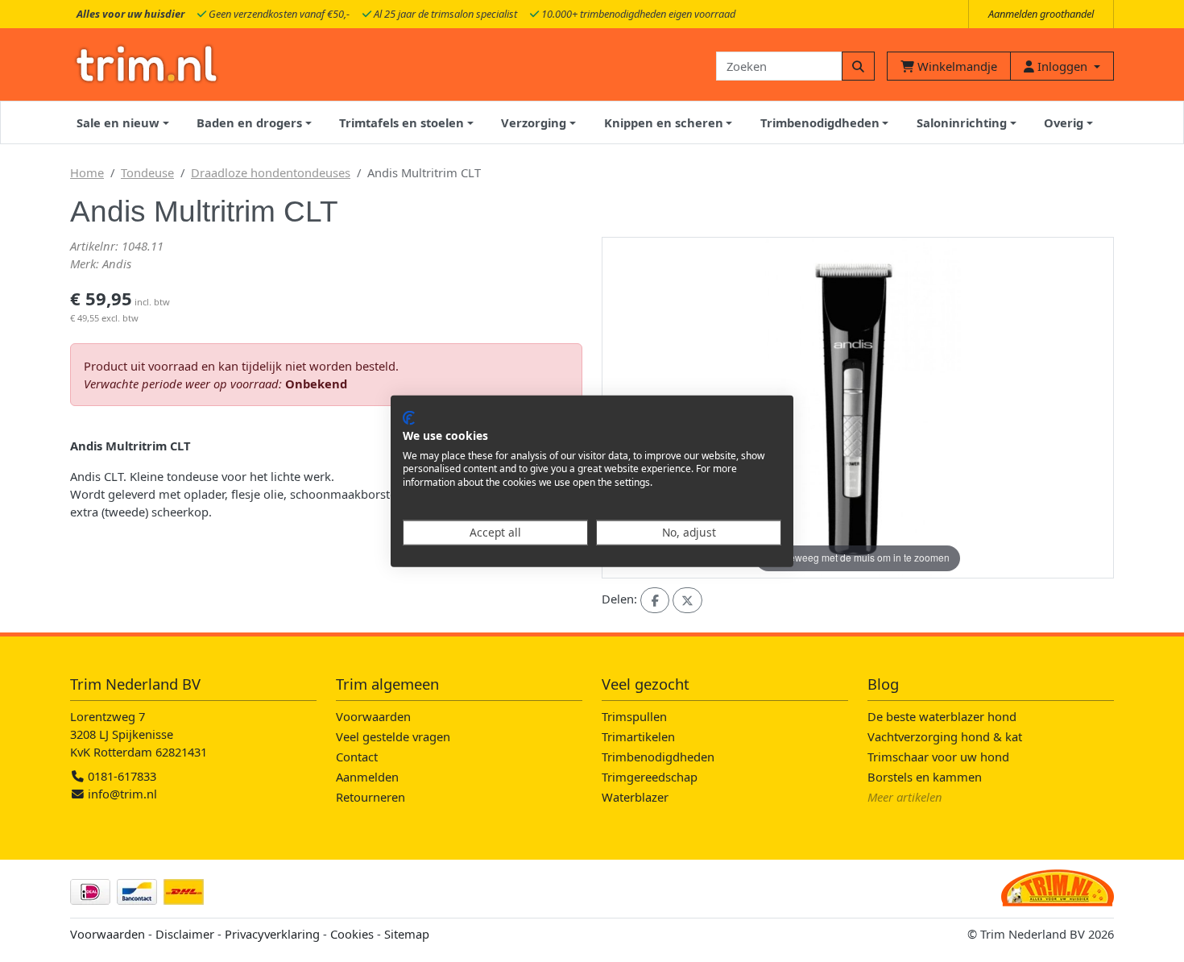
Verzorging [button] (533, 122)
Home (87, 172)
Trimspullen (634, 716)
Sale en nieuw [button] (118, 122)
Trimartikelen (638, 736)
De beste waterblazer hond (941, 716)
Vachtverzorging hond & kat (944, 736)
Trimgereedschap (650, 777)
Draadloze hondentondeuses (270, 172)
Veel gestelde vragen (393, 736)
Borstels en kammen (924, 777)
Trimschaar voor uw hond (938, 756)
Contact (357, 756)
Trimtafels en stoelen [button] (401, 122)
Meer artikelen (904, 797)
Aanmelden (367, 777)
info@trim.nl (122, 794)
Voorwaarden (373, 716)
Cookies (352, 934)
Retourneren (370, 797)
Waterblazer (635, 797)
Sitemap (406, 934)
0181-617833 (120, 776)
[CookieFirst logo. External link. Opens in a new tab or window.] (409, 418)
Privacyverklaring (272, 934)
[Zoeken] (858, 66)
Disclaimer (184, 934)
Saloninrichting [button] (962, 122)
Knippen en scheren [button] (663, 122)
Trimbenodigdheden (658, 756)
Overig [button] (1063, 122)
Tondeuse (147, 172)
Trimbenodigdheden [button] (820, 122)
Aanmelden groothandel (1041, 13)
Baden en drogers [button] (249, 122)
